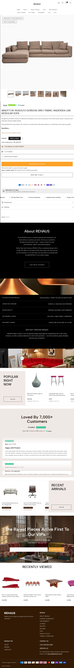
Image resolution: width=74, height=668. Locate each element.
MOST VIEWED (21, 12)
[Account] (59, 3)
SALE (44, 9)
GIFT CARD (32, 12)
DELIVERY (42, 626)
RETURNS (42, 628)
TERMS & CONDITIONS (46, 636)
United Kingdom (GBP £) (9, 662)
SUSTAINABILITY (44, 621)
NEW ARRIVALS (53, 9)
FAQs (41, 631)
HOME (18, 9)
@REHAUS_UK (44, 648)
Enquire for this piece (37, 164)
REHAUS (37, 4)
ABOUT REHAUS (35, 9)
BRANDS (6, 647)
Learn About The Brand (37, 265)
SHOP (24, 9)
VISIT (49, 12)
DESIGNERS (41, 12)
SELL (55, 12)
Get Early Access (56, 549)
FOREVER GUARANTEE (47, 619)
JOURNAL (43, 623)
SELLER (6, 644)
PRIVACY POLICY (45, 633)
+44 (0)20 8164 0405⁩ (46, 644)
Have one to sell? (37, 175)
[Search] (70, 3)
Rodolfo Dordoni (16, 133)
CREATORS (7, 649)
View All (12, 399)
